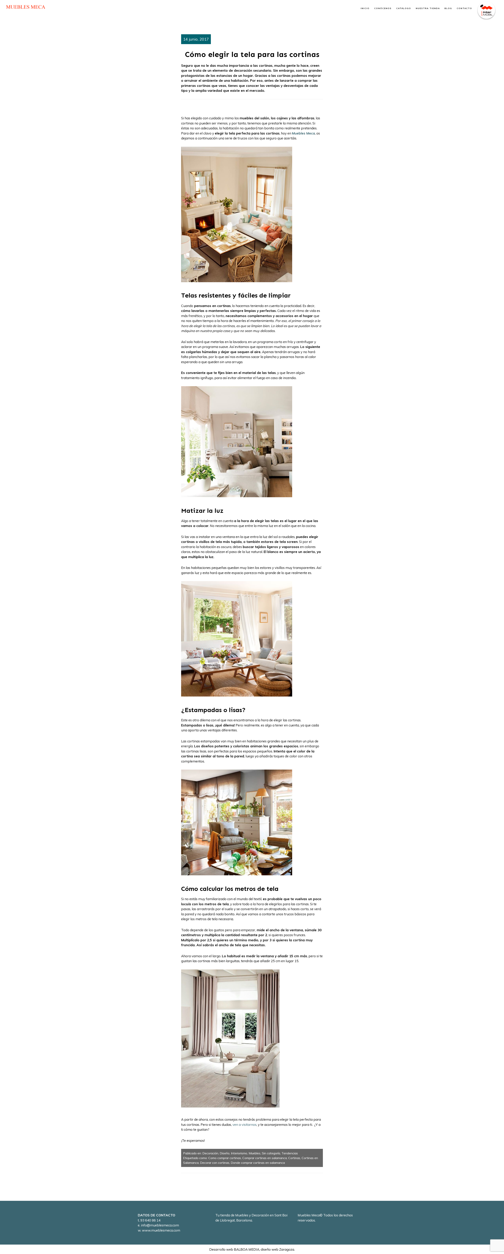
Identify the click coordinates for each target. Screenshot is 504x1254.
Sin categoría (271, 1153)
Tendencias (290, 1153)
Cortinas (294, 1158)
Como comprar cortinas (224, 1158)
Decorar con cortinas (214, 1163)
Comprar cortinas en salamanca (264, 1158)
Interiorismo (239, 1153)
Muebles (254, 1153)
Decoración (210, 1153)
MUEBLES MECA (25, 7)
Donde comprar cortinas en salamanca (258, 1163)
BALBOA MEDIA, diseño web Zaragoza (264, 1249)
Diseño (225, 1153)
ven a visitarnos (245, 1124)
